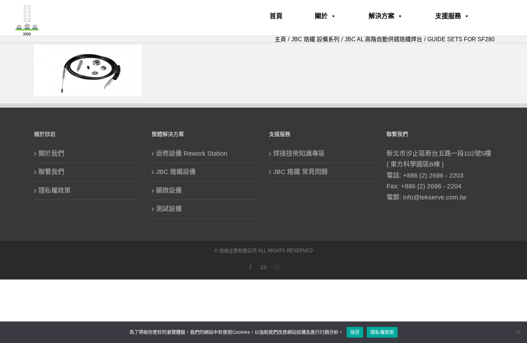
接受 (355, 332)
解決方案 (381, 16)
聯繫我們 (51, 171)
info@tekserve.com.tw (434, 197)
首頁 (276, 16)
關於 (321, 16)
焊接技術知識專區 (299, 153)
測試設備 (169, 208)
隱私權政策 (54, 190)
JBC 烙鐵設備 (176, 171)
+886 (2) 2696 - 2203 (433, 175)
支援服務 (448, 16)
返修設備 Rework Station (191, 153)
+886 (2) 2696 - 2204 (431, 186)
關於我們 (51, 153)
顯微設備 (169, 190)
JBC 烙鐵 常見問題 (300, 171)
